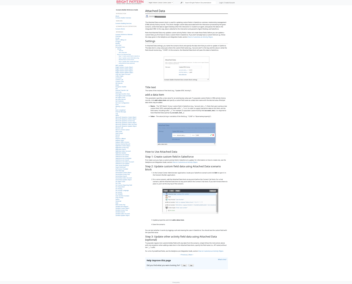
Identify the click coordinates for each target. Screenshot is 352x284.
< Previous (183, 255)
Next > (191, 255)
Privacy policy (176, 282)
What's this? (222, 259)
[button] (184, 265)
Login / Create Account (227, 3)
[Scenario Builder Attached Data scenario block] (155, 16)
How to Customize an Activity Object (200, 37)
